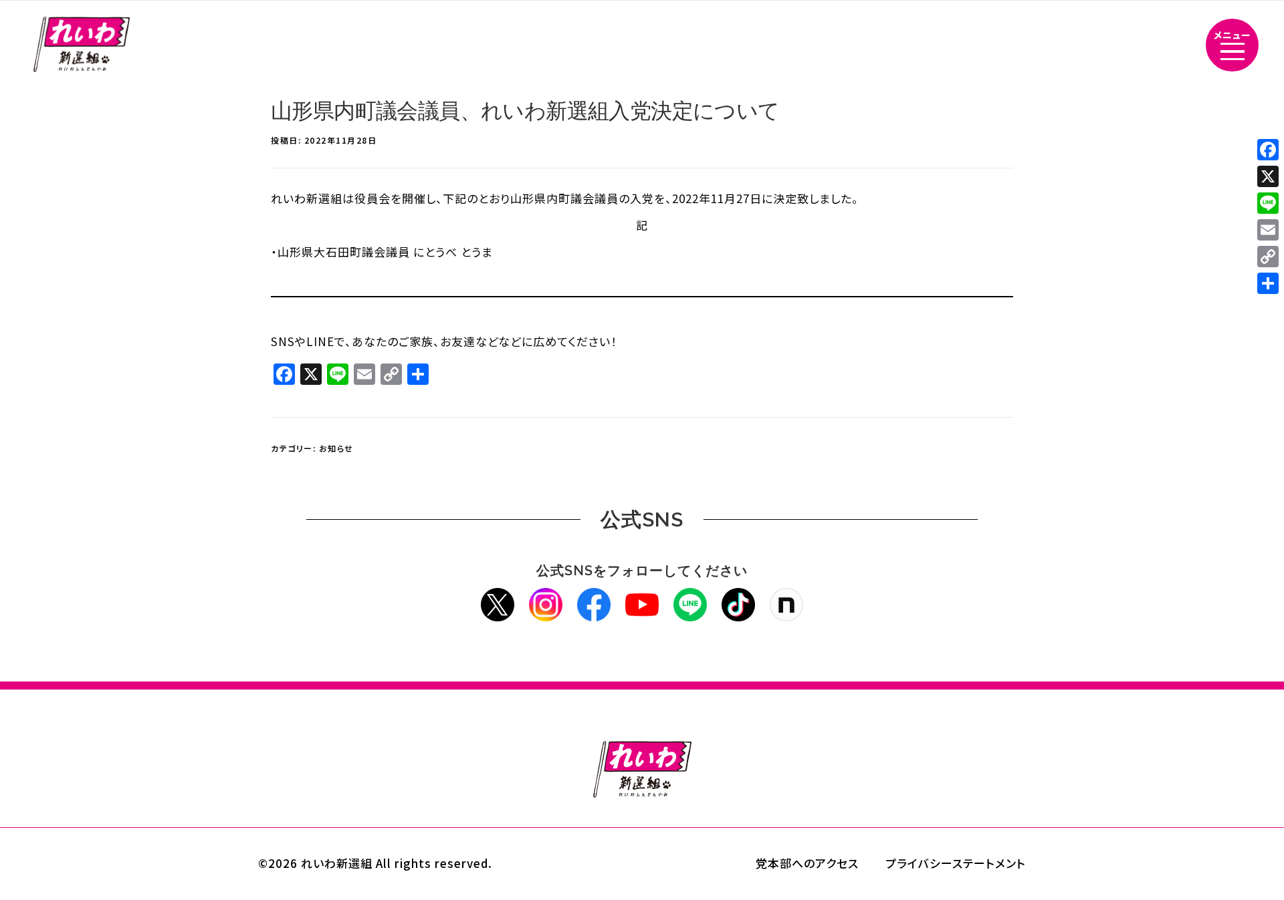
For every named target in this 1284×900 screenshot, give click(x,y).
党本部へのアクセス (807, 863)
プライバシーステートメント (955, 863)
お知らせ (336, 448)
